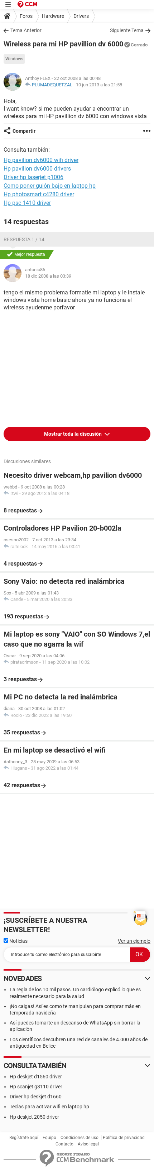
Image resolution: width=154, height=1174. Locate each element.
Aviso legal (88, 1144)
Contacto (64, 1144)
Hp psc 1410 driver (27, 202)
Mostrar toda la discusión (73, 434)
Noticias (18, 941)
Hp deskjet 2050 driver (34, 1117)
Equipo (49, 1137)
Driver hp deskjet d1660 (36, 1096)
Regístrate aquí (23, 1137)
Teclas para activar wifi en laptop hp (49, 1106)
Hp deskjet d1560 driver (36, 1076)
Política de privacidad (124, 1137)
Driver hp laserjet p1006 (33, 177)
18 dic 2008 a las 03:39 (48, 276)
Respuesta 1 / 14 (24, 239)
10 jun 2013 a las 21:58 (99, 84)
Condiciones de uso (79, 1137)
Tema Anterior (26, 30)
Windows (14, 58)
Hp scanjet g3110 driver (36, 1086)
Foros (26, 16)
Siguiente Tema (127, 30)
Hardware (53, 16)
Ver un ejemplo (134, 941)
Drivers (81, 16)
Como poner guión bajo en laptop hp (50, 185)
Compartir (24, 131)
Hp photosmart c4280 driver (39, 194)
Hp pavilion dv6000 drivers (37, 168)
